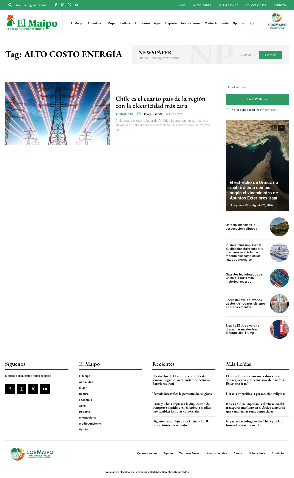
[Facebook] (55, 5)
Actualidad (124, 114)
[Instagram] (62, 5)
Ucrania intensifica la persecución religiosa (241, 226)
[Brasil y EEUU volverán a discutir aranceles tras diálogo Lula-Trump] (279, 329)
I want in (254, 99)
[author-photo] (139, 114)
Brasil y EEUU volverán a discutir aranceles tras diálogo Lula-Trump (243, 329)
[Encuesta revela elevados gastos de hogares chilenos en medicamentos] (279, 303)
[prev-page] (274, 128)
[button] (10, 5)
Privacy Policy (268, 109)
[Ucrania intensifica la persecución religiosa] (279, 226)
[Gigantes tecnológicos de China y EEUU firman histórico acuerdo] (279, 278)
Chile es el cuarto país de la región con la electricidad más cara (161, 102)
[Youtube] (76, 5)
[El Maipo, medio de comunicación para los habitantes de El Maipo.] (31, 23)
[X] (69, 5)
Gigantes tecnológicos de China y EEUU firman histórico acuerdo (244, 278)
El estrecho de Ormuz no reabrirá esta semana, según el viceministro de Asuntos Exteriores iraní (254, 190)
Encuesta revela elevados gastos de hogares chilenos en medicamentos (246, 303)
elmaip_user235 (153, 114)
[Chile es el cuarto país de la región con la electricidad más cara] (57, 113)
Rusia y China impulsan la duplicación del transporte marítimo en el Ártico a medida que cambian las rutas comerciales (244, 252)
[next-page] (281, 128)
